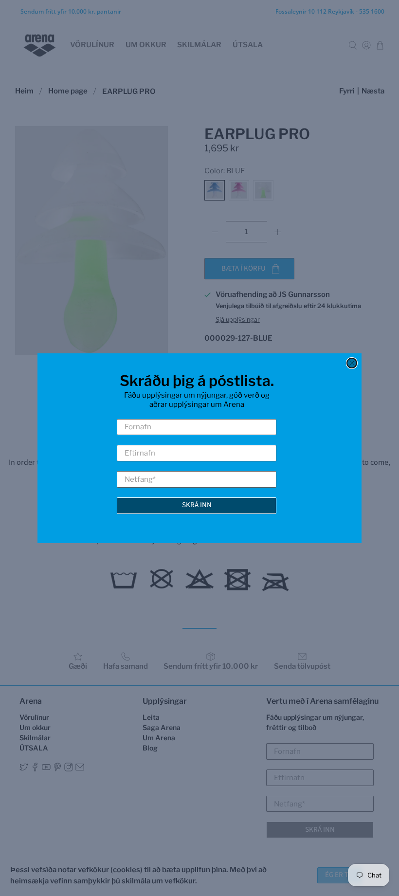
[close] (352, 363)
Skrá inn (197, 505)
